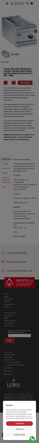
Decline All (19, 429)
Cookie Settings (19, 435)
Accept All (19, 423)
